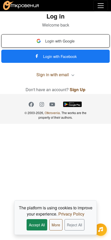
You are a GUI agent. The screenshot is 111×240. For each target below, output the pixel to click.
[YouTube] (52, 104)
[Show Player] (100, 230)
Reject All (74, 224)
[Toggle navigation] (100, 5)
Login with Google (60, 41)
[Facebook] (31, 104)
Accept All (37, 224)
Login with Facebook (60, 56)
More (56, 224)
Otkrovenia (52, 112)
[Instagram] (41, 104)
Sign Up (77, 89)
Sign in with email (53, 75)
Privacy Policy (71, 214)
